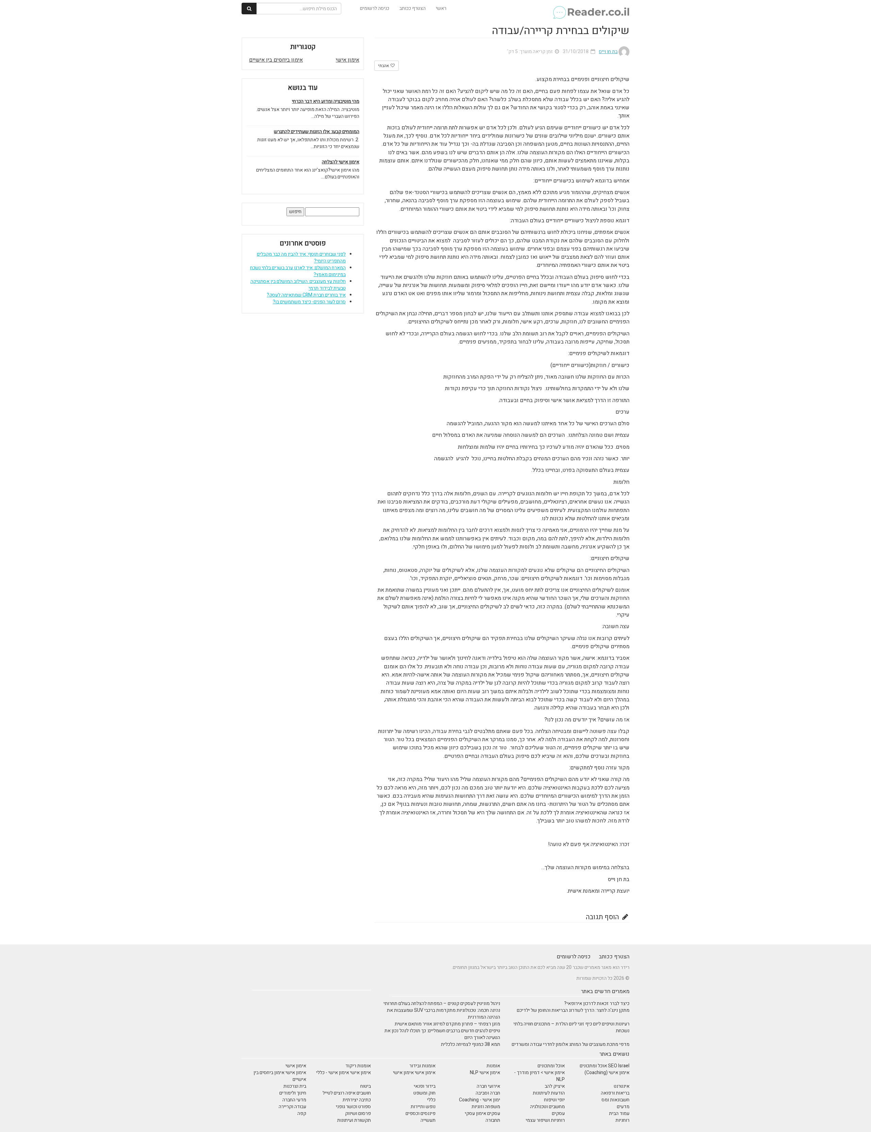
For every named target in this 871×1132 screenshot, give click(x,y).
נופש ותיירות (423, 1106)
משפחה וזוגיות (486, 1106)
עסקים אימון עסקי (482, 1113)
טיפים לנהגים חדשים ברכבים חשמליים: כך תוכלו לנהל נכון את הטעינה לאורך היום (442, 1034)
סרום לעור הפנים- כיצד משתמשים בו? (309, 301)
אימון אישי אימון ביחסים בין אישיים (279, 1076)
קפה (301, 1113)
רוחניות (622, 1120)
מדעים (623, 1106)
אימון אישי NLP (485, 1072)
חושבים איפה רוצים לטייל (347, 1093)
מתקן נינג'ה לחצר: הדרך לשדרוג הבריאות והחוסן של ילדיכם (573, 1010)
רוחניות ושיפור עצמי (545, 1120)
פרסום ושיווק (358, 1113)
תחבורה (493, 1120)
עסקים (558, 1113)
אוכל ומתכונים (551, 1065)
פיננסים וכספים (421, 1113)
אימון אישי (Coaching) (607, 1072)
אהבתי (384, 66)
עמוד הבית (619, 1113)
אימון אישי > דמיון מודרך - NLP (539, 1076)
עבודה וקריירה (292, 1106)
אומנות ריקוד (358, 1065)
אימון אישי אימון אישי (414, 1072)
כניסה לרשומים (374, 8)
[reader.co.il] (591, 8)
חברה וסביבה (488, 1093)
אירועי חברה (488, 1086)
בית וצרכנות (294, 1086)
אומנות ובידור (422, 1065)
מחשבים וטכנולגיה (547, 1106)
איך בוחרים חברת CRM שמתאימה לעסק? (306, 295)
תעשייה (428, 1120)
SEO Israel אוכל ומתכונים (604, 1065)
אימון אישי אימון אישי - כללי (343, 1072)
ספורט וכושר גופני (353, 1106)
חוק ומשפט (424, 1093)
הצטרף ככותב (412, 8)
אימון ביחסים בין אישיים (276, 60)
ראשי (441, 8)
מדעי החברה (294, 1099)
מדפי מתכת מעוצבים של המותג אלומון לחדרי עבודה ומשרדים (570, 1044)
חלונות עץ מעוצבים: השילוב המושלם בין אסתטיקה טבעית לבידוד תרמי (298, 285)
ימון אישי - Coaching (479, 1099)
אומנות (493, 1065)
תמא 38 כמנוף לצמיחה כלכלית (470, 1044)
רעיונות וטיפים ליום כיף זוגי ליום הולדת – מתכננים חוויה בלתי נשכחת (571, 1027)
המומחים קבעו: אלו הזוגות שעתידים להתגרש (316, 131)
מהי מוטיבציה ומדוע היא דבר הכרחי (325, 101)
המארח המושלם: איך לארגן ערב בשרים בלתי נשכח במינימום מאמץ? (298, 271)
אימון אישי (347, 60)
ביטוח (365, 1086)
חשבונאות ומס (615, 1099)
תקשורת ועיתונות (354, 1120)
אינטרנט (621, 1086)
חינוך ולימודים (292, 1093)
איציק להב (555, 1086)
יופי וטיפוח (554, 1099)
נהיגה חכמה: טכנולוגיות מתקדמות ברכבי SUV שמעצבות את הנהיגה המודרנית (443, 1014)
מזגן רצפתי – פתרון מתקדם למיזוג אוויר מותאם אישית (447, 1023)
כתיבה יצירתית (357, 1099)
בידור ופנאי (425, 1086)
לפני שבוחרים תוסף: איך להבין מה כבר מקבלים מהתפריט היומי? (301, 258)
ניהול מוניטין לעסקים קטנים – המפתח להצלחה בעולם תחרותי (441, 1003)
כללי (431, 1099)
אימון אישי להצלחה (340, 162)
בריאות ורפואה (615, 1093)
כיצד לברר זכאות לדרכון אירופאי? (596, 1003)
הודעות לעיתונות (549, 1093)
